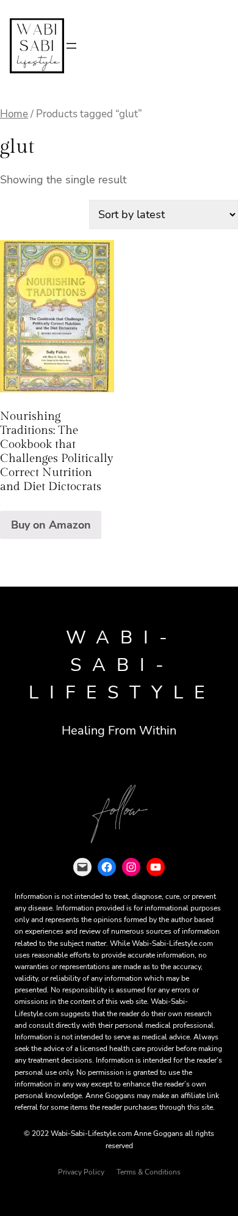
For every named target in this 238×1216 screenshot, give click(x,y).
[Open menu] (71, 45)
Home (14, 114)
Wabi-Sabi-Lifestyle (122, 665)
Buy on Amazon (51, 525)
